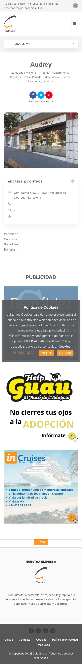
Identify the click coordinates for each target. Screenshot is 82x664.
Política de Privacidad (65, 639)
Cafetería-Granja (20, 77)
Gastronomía (61, 72)
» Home (32, 72)
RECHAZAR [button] (65, 353)
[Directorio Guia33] (10, 23)
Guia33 (8, 639)
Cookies (41, 639)
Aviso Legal (43, 644)
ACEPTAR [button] (47, 353)
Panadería (34, 81)
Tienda (66, 77)
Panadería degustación (46, 77)
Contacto (24, 639)
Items (45, 72)
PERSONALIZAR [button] (23, 353)
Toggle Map (22, 43)
